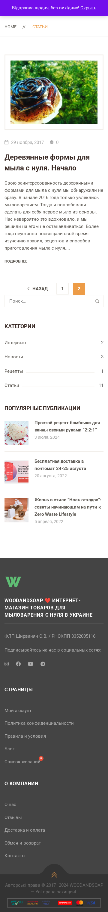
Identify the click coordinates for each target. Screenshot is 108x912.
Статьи (11, 385)
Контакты (15, 855)
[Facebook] (18, 664)
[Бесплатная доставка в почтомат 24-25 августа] (16, 463)
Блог (9, 749)
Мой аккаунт (18, 710)
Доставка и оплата (24, 830)
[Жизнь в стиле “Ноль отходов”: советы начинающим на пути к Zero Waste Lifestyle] (16, 501)
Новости (13, 357)
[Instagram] (6, 664)
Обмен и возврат (22, 843)
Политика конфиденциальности (39, 723)
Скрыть (88, 8)
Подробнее (15, 261)
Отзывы (13, 817)
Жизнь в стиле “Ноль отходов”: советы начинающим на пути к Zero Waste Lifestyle (67, 507)
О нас (10, 804)
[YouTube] (30, 664)
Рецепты (13, 371)
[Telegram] (42, 664)
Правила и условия (25, 736)
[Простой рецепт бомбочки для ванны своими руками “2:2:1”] (16, 424)
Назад (40, 288)
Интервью (15, 342)
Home (10, 26)
